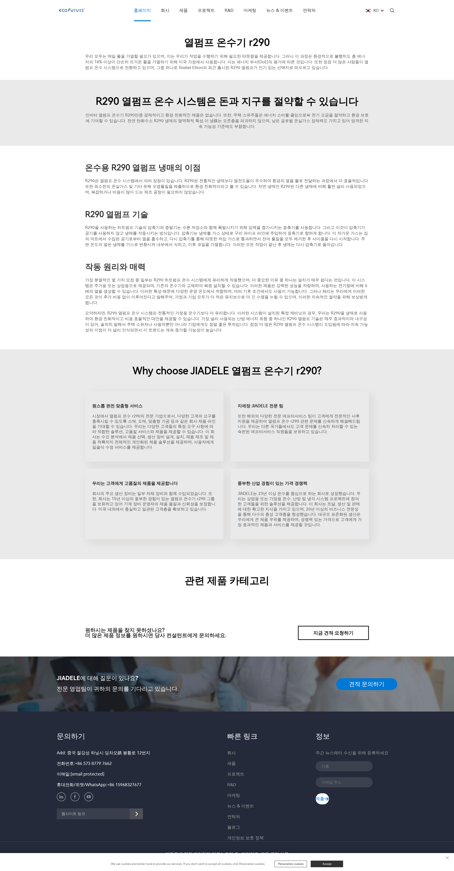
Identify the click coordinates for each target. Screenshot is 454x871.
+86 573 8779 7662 (93, 763)
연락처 (309, 10)
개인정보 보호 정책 (245, 838)
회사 (165, 10)
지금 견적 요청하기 (333, 633)
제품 (183, 10)
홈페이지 (142, 10)
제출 (320, 798)
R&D (229, 10)
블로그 (233, 827)
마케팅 (250, 10)
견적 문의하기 (366, 684)
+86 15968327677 (124, 784)
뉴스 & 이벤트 (279, 10)
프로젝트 (206, 10)
